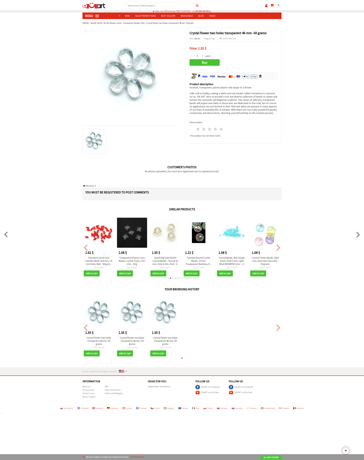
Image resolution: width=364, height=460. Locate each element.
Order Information (113, 390)
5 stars (221, 129)
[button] (166, 278)
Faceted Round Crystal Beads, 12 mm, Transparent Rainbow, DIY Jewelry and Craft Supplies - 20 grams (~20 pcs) (199, 261)
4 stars (215, 129)
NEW (127, 15)
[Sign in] (266, 5)
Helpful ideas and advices (159, 386)
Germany (114, 408)
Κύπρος (253, 408)
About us (86, 386)
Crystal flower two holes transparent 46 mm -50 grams (98, 341)
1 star (198, 129)
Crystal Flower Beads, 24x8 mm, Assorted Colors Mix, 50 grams (265, 261)
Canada (286, 408)
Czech (157, 408)
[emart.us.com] (93, 5)
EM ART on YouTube (210, 392)
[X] (83, 457)
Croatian (143, 408)
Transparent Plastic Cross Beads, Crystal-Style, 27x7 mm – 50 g (132, 261)
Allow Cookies (271, 457)
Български (68, 408)
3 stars (210, 129)
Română (99, 408)
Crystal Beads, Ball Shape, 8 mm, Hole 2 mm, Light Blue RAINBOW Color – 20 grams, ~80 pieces (232, 261)
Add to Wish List (229, 38)
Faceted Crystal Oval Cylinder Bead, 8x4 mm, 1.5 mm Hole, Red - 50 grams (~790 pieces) (98, 261)
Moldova (300, 408)
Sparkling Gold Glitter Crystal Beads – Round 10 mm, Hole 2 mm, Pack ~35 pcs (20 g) (165, 261)
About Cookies (88, 396)
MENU (89, 16)
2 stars (204, 129)
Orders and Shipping (114, 393)
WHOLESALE (187, 15)
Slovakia (224, 408)
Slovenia (239, 408)
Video (212, 15)
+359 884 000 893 (201, 11)
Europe (185, 408)
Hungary (170, 408)
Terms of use (88, 393)
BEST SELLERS (168, 15)
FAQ (106, 386)
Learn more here (136, 457)
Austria (129, 408)
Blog (201, 15)
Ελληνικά (84, 408)
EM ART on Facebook (210, 386)
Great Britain (269, 408)
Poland (210, 408)
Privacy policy (88, 390)
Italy (197, 408)
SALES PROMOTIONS (145, 15)
